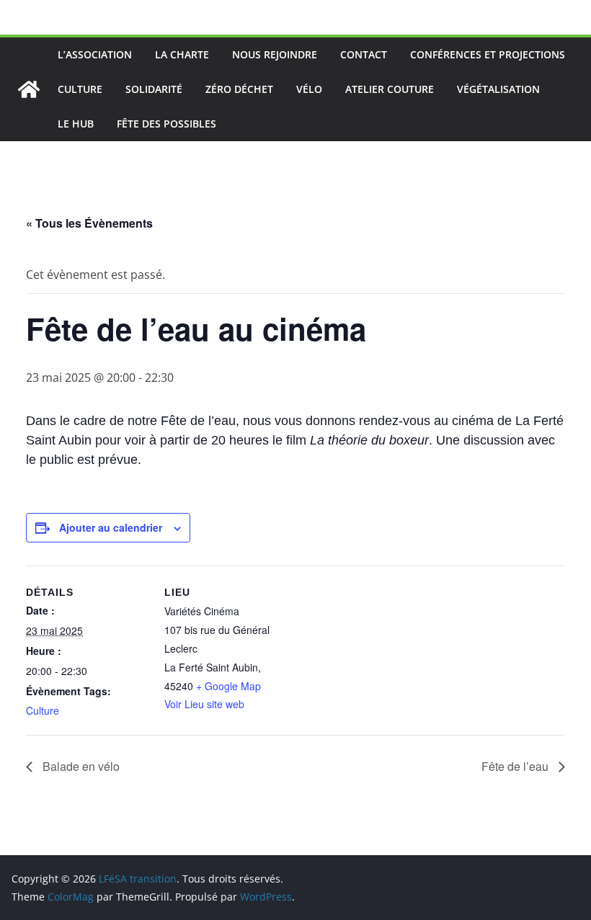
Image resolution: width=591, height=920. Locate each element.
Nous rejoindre (274, 54)
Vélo (309, 89)
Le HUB (76, 123)
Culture (80, 89)
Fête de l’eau (516, 766)
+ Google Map (228, 686)
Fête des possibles (166, 123)
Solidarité (153, 89)
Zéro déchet (239, 89)
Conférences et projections (487, 54)
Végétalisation (498, 89)
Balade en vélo (80, 766)
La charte (182, 54)
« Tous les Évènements (89, 223)
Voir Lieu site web (204, 704)
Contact (363, 54)
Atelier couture (389, 89)
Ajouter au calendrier (110, 527)
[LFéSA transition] (29, 89)
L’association (95, 54)
